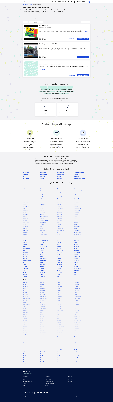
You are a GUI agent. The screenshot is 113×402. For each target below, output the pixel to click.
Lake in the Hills (77, 268)
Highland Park (43, 258)
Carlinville (76, 206)
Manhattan (76, 282)
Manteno (25, 284)
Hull (23, 262)
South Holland (26, 336)
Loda (75, 274)
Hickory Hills (77, 256)
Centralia (25, 212)
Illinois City (59, 262)
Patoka (41, 314)
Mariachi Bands (60, 174)
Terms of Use (34, 396)
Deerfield (59, 224)
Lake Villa (42, 268)
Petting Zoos (70, 87)
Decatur (42, 224)
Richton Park (77, 322)
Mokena (42, 292)
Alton (41, 190)
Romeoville (76, 326)
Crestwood (59, 220)
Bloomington (77, 198)
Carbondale (60, 206)
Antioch (58, 190)
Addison (24, 188)
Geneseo (76, 244)
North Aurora (77, 302)
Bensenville (59, 196)
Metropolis (59, 290)
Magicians (25, 174)
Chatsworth (59, 214)
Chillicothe (59, 216)
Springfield (76, 336)
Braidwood (25, 202)
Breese (41, 202)
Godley (75, 248)
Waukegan (76, 354)
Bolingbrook (42, 200)
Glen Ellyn (76, 246)
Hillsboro (59, 258)
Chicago (25, 216)
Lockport (59, 274)
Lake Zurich (59, 268)
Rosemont (59, 328)
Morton (75, 294)
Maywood (42, 288)
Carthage (42, 210)
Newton (24, 302)
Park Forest (76, 312)
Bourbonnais (60, 200)
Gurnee (41, 252)
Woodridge (59, 362)
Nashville (42, 300)
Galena (41, 244)
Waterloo (25, 354)
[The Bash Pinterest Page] (44, 392)
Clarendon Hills (26, 218)
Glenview (42, 248)
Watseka (42, 354)
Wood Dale (25, 362)
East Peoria (42, 230)
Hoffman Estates (27, 260)
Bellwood (25, 196)
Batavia (24, 194)
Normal (58, 302)
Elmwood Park (43, 234)
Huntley (41, 262)
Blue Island (25, 200)
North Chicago (26, 304)
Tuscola (24, 344)
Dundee (41, 228)
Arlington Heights (78, 190)
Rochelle (59, 324)
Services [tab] (70, 1)
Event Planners (43, 91)
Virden (24, 352)
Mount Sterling (26, 298)
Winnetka (76, 360)
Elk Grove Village (78, 232)
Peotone (42, 316)
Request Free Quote (83, 38)
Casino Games (63, 89)
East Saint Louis (60, 230)
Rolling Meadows (61, 326)
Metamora (42, 290)
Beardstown (43, 194)
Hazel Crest (25, 256)
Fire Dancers (26, 178)
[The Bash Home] (27, 1)
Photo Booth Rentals (62, 87)
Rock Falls (76, 324)
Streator (25, 340)
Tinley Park (59, 342)
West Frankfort (43, 356)
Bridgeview (59, 202)
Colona (75, 218)
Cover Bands (26, 172)
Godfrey (59, 248)
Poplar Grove (26, 320)
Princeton (59, 320)
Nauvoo (58, 300)
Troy (75, 342)
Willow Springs (77, 358)
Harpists (42, 178)
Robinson (42, 324)
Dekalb (75, 224)
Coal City (42, 218)
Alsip (24, 190)
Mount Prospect (78, 296)
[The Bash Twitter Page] (47, 392)
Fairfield (25, 240)
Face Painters (43, 172)
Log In (54, 1)
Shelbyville (25, 334)
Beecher (59, 194)
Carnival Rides (48, 93)
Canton (41, 206)
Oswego (59, 308)
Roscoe (24, 328)
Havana (76, 254)
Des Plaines (25, 226)
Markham (76, 284)
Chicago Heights (44, 216)
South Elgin (76, 334)
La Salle (76, 266)
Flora (58, 240)
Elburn (41, 232)
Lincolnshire (42, 272)
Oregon (24, 308)
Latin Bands (60, 178)
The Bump (70, 381)
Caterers (70, 89)
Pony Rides (51, 89)
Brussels (25, 204)
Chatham (42, 214)
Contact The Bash (28, 392)
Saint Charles (60, 330)
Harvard (42, 254)
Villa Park (76, 350)
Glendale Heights (27, 248)
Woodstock (76, 362)
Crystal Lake (43, 222)
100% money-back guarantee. (56, 146)
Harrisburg (25, 254)
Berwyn (24, 198)
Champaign (60, 212)
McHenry (59, 288)
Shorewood (42, 334)
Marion (58, 284)
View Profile (72, 38)
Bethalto (42, 198)
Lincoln (24, 272)
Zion (41, 364)
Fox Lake (42, 242)
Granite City (60, 250)
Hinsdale (76, 258)
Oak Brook (76, 304)
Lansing (24, 270)
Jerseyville (59, 264)
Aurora (41, 192)
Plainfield (42, 318)
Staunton (25, 338)
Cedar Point (77, 210)
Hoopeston (76, 260)
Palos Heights (60, 310)
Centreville (42, 212)
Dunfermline (60, 228)
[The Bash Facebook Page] (41, 392)
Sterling (58, 338)
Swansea (76, 340)
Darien (24, 224)
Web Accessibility (42, 396)
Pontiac (75, 318)
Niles (41, 302)
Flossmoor (76, 240)
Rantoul (41, 322)
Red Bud (59, 322)
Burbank (59, 204)
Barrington (59, 192)
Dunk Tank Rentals (55, 93)
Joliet (75, 264)
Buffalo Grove (43, 204)
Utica (58, 344)
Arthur (24, 192)
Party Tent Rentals (51, 91)
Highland (25, 258)
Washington (77, 352)
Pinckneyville (77, 316)
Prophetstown (77, 320)
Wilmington (59, 360)
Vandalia (25, 350)
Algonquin (76, 188)
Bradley (76, 200)
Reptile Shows (59, 91)
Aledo (58, 188)
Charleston (25, 214)
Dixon (41, 226)
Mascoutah (59, 286)
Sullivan (58, 340)
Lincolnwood (60, 272)
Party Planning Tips (49, 383)
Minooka (25, 292)
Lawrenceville (43, 270)
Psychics (59, 176)
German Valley (43, 246)
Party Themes (48, 379)
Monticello (42, 294)
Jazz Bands (76, 176)
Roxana (24, 330)
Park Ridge (25, 314)
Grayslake (76, 250)
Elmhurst (25, 234)
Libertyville (76, 270)
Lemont (58, 270)
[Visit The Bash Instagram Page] (38, 392)
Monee (75, 292)
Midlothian (76, 290)
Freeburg (76, 242)
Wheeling (59, 358)
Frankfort (59, 242)
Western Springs (78, 356)
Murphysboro (77, 298)
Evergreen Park (77, 234)
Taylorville (42, 342)
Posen (41, 320)
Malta (58, 282)
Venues (46, 385)
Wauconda (59, 354)
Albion (41, 188)
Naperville (25, 300)
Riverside (25, 324)
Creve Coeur (26, 222)
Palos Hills (76, 310)
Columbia (25, 220)
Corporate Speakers (79, 172)
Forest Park (25, 242)
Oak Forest (25, 306)
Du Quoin (25, 228)
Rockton (42, 326)
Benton (75, 196)
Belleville (76, 194)
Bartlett (75, 192)
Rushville (42, 330)
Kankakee (25, 266)
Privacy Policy (26, 396)
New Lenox (76, 300)
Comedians (42, 176)
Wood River (42, 362)
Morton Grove (26, 296)
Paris (58, 312)
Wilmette (42, 360)
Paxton (58, 314)
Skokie (58, 334)
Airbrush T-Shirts (64, 93)
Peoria (24, 316)
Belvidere (42, 196)
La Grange (59, 266)
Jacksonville (42, 264)
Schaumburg (43, 332)
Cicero (75, 216)
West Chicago (26, 356)
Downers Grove (77, 226)
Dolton (58, 226)
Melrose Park (77, 288)
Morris (58, 294)
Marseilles (25, 286)
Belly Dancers (77, 174)
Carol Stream (60, 208)
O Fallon (59, 304)
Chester (76, 214)
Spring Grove (60, 336)
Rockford (25, 326)
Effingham (25, 232)
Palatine (25, 310)
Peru (58, 316)
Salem (75, 330)
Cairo (75, 204)
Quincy (24, 322)
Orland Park (43, 308)
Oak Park (59, 306)
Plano (58, 318)
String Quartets (43, 174)
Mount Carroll (60, 296)
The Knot (70, 379)
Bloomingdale (60, 198)
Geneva (24, 246)
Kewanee (42, 266)
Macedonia (25, 282)
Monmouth (25, 294)
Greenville (25, 252)
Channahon (76, 212)
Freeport (25, 244)
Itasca (24, 264)
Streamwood (77, 338)
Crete (75, 220)
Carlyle (24, 208)
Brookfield (76, 202)
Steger (41, 338)
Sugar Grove (43, 340)
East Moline (25, 230)
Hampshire (59, 252)
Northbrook (42, 304)
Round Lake (77, 328)
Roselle (41, 328)
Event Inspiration (49, 381)
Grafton (41, 250)
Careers (24, 383)
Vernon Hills (59, 350)
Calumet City (26, 206)
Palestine (42, 310)
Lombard (25, 276)
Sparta (41, 336)
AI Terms (69, 396)
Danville (76, 222)
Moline (58, 292)
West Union (59, 356)
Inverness (76, 262)
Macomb (42, 282)
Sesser (75, 332)
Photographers (43, 87)
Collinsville (59, 218)
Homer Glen (43, 260)
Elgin (58, 232)
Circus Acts (57, 89)
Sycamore (25, 342)
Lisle (75, 272)
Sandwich (25, 332)
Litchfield (25, 274)
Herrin (58, 256)
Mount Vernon (43, 298)
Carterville (25, 210)
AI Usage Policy (76, 396)
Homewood (59, 260)
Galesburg (59, 244)
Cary (58, 210)
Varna (41, 350)
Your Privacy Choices (53, 396)
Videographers (44, 89)
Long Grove (42, 276)
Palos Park (25, 312)
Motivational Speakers (79, 178)
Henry (41, 256)
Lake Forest (25, 268)
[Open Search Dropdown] (89, 2)
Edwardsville (77, 230)
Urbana (41, 344)
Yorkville (25, 364)
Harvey (58, 254)
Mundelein (59, 298)
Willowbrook (26, 360)
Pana (41, 312)
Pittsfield (25, 318)
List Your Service (80, 1)
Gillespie (59, 246)
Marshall (42, 286)
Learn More (85, 31)
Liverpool (42, 274)
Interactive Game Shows (68, 91)
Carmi (41, 208)
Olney (75, 306)
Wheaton (42, 358)
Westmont (25, 358)
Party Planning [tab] (62, 1)
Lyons (58, 276)
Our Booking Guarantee (28, 381)
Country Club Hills (44, 220)
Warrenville (42, 352)
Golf (24, 250)
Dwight (75, 228)
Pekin (75, 314)
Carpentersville (77, 208)
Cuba (58, 222)
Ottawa (76, 308)
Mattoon (25, 288)
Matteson (76, 286)
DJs (23, 176)
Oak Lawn (42, 306)
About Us (24, 379)
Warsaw (59, 352)
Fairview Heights (44, 240)
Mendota (25, 290)
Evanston (59, 234)
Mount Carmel (43, 296)
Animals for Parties (52, 87)
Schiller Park (60, 332)
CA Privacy (62, 396)
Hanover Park (77, 252)
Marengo (42, 284)
